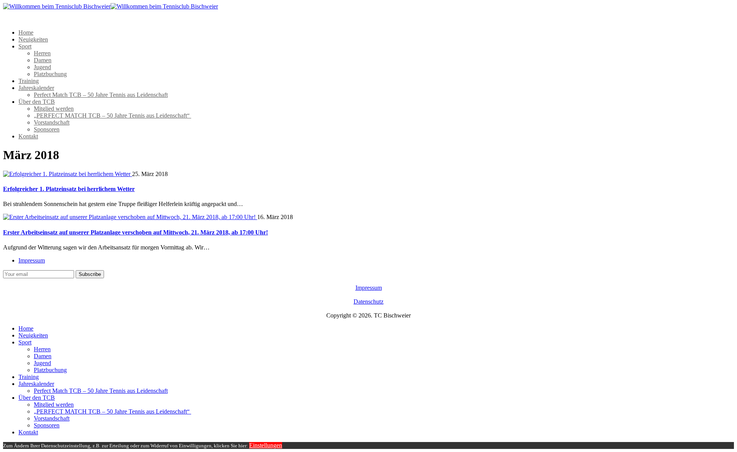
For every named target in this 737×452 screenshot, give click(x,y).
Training (28, 81)
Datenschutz (368, 301)
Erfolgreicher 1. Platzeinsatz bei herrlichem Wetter (69, 189)
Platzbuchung (50, 74)
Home (25, 32)
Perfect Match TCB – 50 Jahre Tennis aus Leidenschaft (101, 94)
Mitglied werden (54, 108)
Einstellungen (265, 445)
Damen (42, 60)
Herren (42, 53)
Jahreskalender (36, 88)
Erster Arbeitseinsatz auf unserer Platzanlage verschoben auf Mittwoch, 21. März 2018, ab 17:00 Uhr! (135, 232)
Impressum (31, 260)
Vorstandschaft (51, 122)
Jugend (42, 67)
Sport (24, 46)
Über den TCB (36, 101)
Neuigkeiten (33, 39)
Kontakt (28, 136)
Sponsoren (46, 129)
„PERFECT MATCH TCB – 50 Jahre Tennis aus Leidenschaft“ (112, 115)
